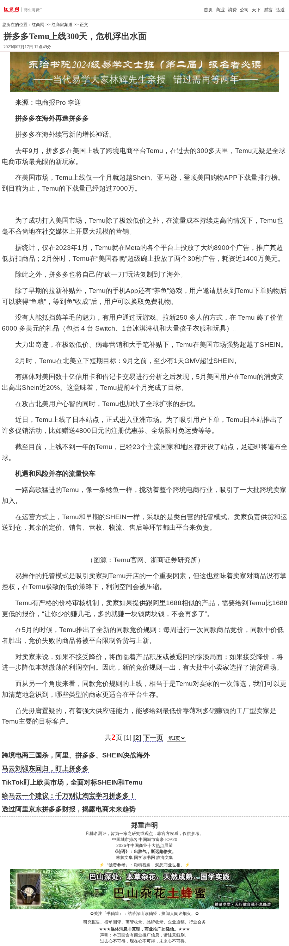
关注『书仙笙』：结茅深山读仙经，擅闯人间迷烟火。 (144, 913)
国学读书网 (144, 857)
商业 (220, 9)
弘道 (280, 9)
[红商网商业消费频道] (29, 9)
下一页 (153, 737)
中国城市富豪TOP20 (158, 839)
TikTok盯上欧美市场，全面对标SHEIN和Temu (72, 782)
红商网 (38, 24)
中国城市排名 (124, 839)
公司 (244, 9)
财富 (268, 9)
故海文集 (164, 857)
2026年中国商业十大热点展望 (144, 845)
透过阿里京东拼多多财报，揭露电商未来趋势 (69, 809)
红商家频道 (62, 24)
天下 (256, 9)
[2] (137, 737)
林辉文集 (124, 857)
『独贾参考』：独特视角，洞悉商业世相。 (144, 864)
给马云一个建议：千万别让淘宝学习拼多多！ (69, 795)
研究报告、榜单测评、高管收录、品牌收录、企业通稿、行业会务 (144, 922)
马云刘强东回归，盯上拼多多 (45, 768)
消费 (232, 9)
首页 (208, 9)
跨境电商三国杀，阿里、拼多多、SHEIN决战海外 (76, 755)
